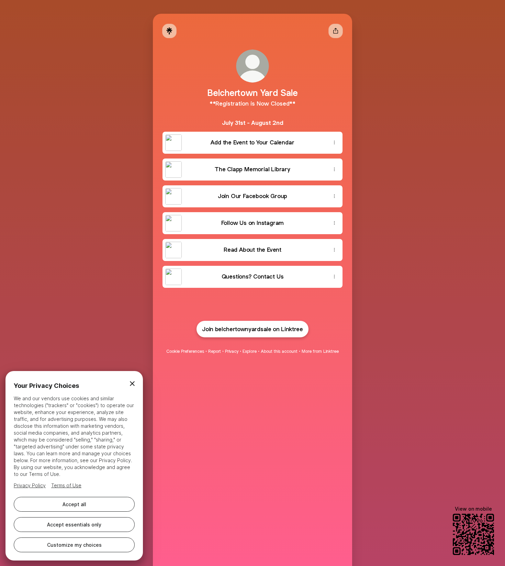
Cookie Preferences (185, 351)
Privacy (231, 351)
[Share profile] (336, 31)
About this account (279, 351)
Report (214, 351)
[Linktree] (169, 31)
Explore (250, 351)
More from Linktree (320, 351)
